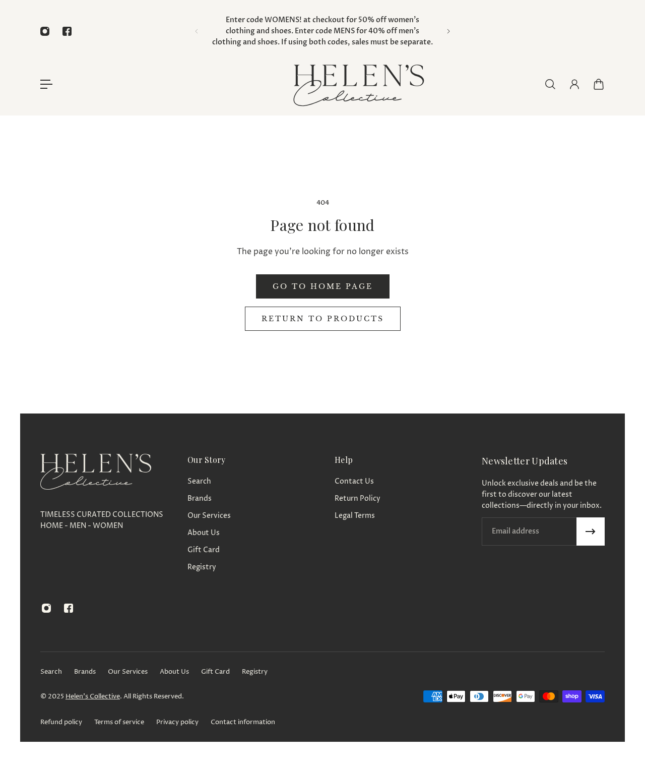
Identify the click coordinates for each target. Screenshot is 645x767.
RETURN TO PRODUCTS (323, 318)
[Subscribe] (590, 531)
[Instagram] (45, 31)
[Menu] (46, 84)
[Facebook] (67, 31)
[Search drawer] (550, 84)
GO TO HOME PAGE (323, 286)
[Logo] (357, 83)
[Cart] (599, 84)
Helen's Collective (93, 696)
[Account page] (574, 84)
